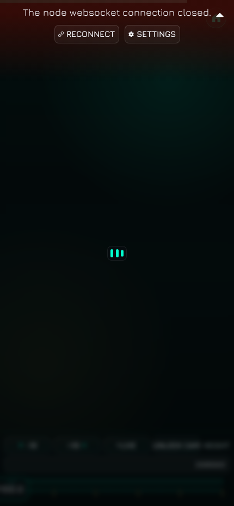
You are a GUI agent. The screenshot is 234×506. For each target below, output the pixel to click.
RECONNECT (90, 34)
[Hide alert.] (220, 13)
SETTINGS (156, 34)
